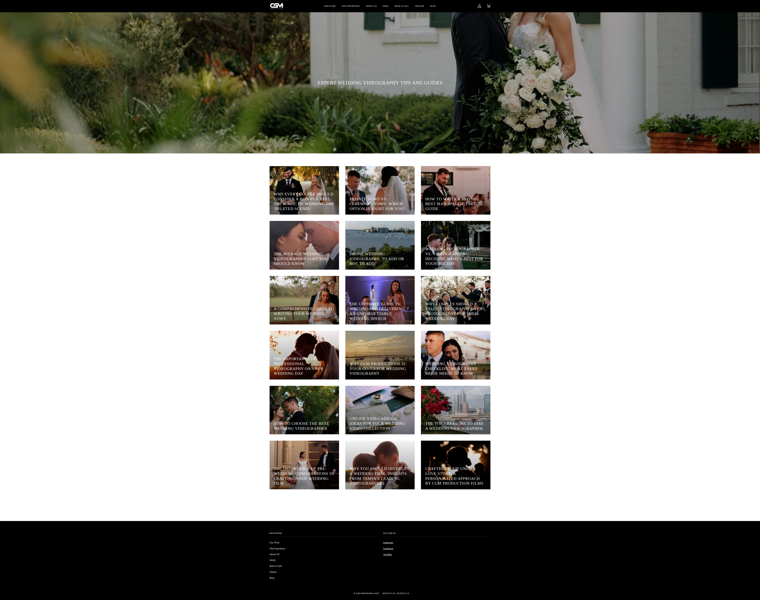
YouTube (387, 554)
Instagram (388, 542)
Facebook (388, 548)
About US (274, 554)
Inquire (273, 572)
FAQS (273, 560)
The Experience (277, 548)
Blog (272, 577)
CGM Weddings (364, 593)
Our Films (274, 542)
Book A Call (276, 566)
